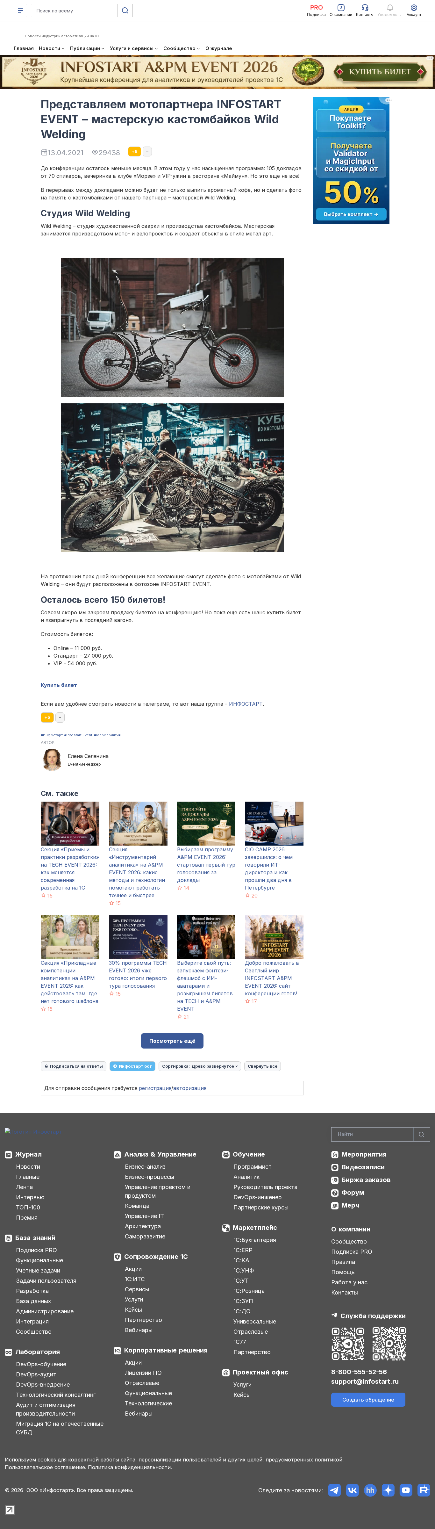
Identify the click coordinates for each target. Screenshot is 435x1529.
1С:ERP (243, 1250)
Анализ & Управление (160, 1154)
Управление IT (144, 1216)
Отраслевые (142, 1383)
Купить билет (59, 685)
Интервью (30, 1197)
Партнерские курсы (261, 1207)
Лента (24, 1187)
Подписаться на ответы (76, 1066)
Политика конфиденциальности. (130, 1467)
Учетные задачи (38, 1270)
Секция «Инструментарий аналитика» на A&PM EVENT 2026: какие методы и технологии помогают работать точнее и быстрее (137, 872)
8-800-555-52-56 (359, 1372)
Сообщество (34, 1331)
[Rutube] (423, 1490)
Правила (343, 1262)
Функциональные (39, 1260)
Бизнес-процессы (149, 1176)
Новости (28, 1166)
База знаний (35, 1238)
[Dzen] (388, 1490)
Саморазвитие (145, 1236)
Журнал (28, 1154)
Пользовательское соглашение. (45, 1467)
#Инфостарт (52, 735)
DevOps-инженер (257, 1197)
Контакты (344, 1292)
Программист (252, 1166)
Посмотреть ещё (172, 1041)
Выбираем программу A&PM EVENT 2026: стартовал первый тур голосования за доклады (206, 864)
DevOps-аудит (36, 1374)
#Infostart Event (78, 735)
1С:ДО (242, 1311)
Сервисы (137, 1289)
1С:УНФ (243, 1270)
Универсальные (254, 1321)
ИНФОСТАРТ (246, 704)
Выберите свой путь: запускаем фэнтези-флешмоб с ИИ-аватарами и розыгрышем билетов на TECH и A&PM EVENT (205, 986)
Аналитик (246, 1176)
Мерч (350, 1205)
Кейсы (133, 1309)
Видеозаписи (363, 1167)
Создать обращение (368, 1399)
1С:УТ (241, 1280)
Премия (27, 1217)
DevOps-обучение (41, 1364)
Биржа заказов (366, 1180)
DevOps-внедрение (43, 1384)
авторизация (189, 1088)
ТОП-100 (28, 1207)
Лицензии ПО (143, 1372)
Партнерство (143, 1319)
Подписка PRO (36, 1250)
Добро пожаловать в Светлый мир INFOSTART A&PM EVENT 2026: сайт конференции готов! (272, 978)
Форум (353, 1192)
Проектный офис (260, 1372)
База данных (33, 1301)
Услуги (134, 1299)
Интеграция (32, 1321)
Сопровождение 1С (156, 1256)
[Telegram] (334, 1490)
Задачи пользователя (46, 1280)
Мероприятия (364, 1154)
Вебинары (139, 1330)
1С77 (239, 1341)
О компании (350, 1229)
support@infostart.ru (365, 1381)
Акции (133, 1269)
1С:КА (241, 1260)
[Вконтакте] (352, 1490)
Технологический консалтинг (56, 1394)
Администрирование (45, 1311)
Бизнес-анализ (145, 1166)
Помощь (343, 1272)
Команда (137, 1205)
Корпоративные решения (166, 1350)
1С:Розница (249, 1290)
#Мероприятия (107, 735)
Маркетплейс (255, 1227)
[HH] (370, 1490)
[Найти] (421, 1134)
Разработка (32, 1290)
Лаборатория (37, 1352)
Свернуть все (262, 1066)
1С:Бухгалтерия (254, 1240)
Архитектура (143, 1226)
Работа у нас (349, 1282)
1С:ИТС (135, 1279)
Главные (27, 1176)
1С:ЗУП (243, 1301)
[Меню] (20, 10)
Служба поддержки (373, 1316)
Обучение (249, 1154)
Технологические (148, 1403)
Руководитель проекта (265, 1187)
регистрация (155, 1088)
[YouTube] (405, 1490)
